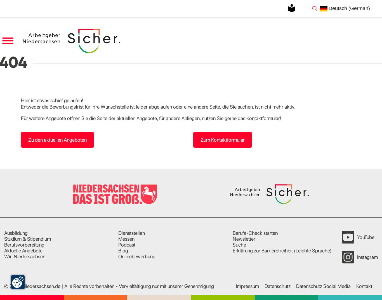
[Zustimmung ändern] (18, 282)
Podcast (126, 245)
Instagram (367, 257)
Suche (239, 245)
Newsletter (244, 239)
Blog (123, 251)
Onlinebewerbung (136, 256)
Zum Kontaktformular (223, 140)
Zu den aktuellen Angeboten (57, 140)
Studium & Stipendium (27, 239)
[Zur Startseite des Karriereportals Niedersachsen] (72, 41)
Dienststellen (131, 233)
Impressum (247, 286)
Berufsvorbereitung (24, 245)
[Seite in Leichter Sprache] (291, 8)
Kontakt (364, 286)
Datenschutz (278, 286)
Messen (126, 239)
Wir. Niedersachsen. (25, 256)
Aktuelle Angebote (23, 251)
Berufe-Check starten (255, 233)
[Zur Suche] (314, 8)
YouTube (365, 237)
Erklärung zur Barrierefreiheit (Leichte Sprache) (282, 251)
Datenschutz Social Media (323, 286)
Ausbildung (16, 233)
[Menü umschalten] (7, 41)
